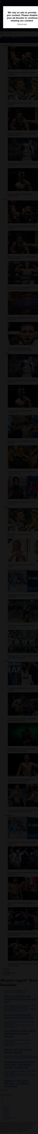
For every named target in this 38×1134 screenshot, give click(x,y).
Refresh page (22, 24)
